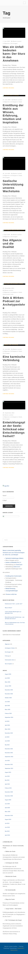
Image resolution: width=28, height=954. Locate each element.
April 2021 (7, 784)
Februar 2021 (8, 788)
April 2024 (7, 725)
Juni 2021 (7, 776)
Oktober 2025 (8, 697)
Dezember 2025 (9, 689)
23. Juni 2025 (6, 99)
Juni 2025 (7, 701)
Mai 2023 (7, 744)
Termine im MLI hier (11, 594)
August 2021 (8, 772)
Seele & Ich (16, 566)
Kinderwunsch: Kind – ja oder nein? (13, 603)
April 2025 (7, 705)
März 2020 (7, 811)
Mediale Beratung (10, 588)
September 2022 (9, 756)
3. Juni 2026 (6, 41)
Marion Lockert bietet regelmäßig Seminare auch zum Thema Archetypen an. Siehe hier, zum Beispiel (13, 552)
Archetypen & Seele (16, 101)
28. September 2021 (8, 413)
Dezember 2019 (9, 815)
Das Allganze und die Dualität (12, 244)
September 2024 (9, 717)
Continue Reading (8, 87)
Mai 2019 (7, 831)
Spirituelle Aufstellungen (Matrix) (14, 558)
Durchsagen (14, 43)
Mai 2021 (7, 780)
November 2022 (9, 752)
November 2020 (9, 795)
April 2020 (7, 807)
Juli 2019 (7, 823)
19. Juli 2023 (6, 349)
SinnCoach (19, 564)
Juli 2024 (7, 721)
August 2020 (8, 799)
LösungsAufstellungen (11, 590)
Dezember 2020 (9, 792)
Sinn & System (8, 663)
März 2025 (7, 709)
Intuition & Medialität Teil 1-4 (13, 562)
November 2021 (9, 764)
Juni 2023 (7, 741)
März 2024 (7, 729)
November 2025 (9, 693)
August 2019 (8, 819)
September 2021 (9, 768)
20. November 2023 (8, 288)
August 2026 (8, 674)
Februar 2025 (8, 713)
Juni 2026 (7, 678)
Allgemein (7, 43)
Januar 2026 (8, 686)
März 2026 (7, 682)
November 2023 (9, 733)
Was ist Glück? (8, 607)
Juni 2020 (7, 803)
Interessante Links (8, 294)
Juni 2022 (7, 760)
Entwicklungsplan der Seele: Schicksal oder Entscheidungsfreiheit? (14, 429)
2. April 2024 (6, 234)
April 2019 (7, 835)
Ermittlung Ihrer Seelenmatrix (13, 576)
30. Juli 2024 (6, 173)
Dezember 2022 (9, 748)
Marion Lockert (17, 41)
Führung (7, 656)
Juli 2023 (7, 737)
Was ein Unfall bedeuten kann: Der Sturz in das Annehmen (14, 53)
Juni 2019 (7, 827)
